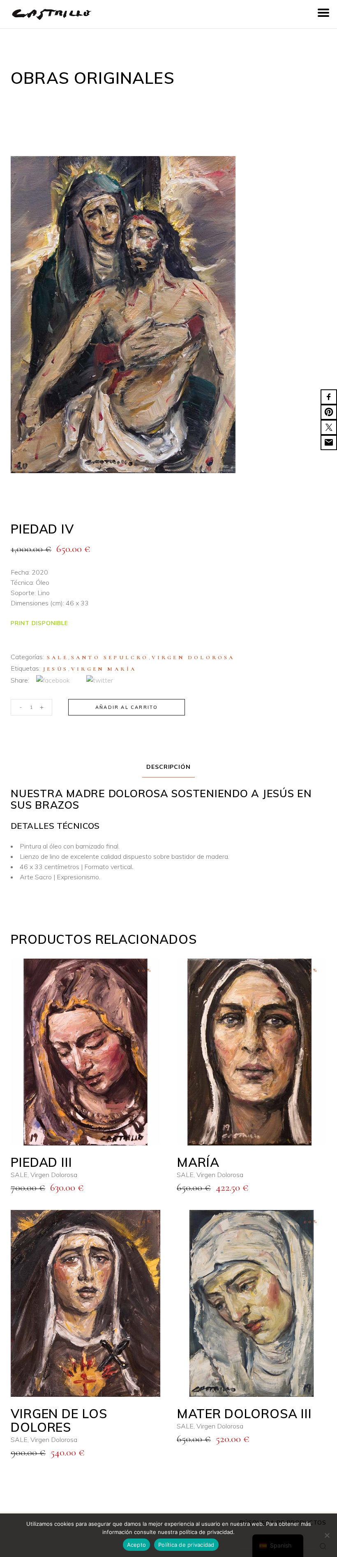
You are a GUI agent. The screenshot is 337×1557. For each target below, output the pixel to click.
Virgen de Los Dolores (59, 1420)
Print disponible (39, 623)
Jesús (55, 669)
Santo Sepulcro (110, 657)
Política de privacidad (186, 1544)
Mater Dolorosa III (244, 1413)
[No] (327, 1535)
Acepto (136, 1544)
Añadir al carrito (126, 707)
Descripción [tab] (168, 766)
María (198, 1162)
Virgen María (103, 669)
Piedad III (41, 1162)
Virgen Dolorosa (193, 657)
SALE (57, 657)
